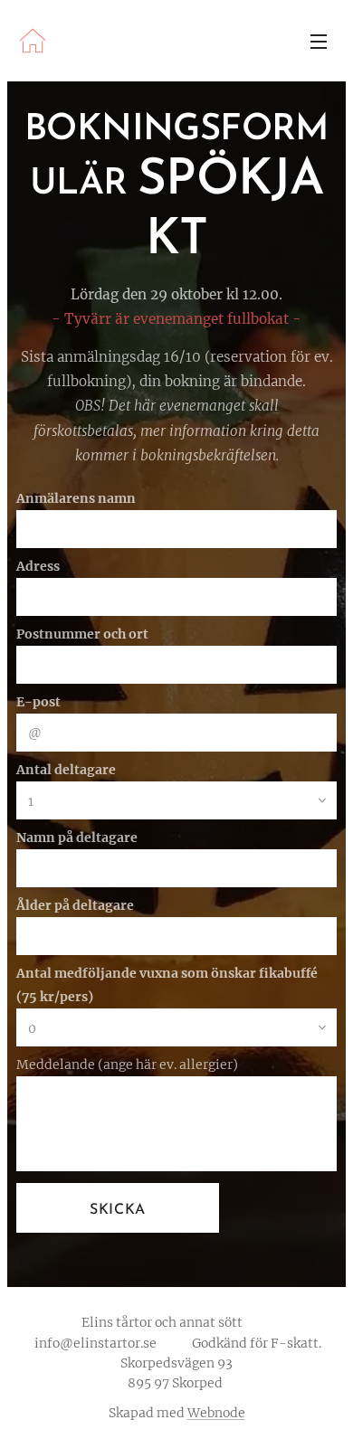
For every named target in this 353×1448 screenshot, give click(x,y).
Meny (319, 41)
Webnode (216, 1413)
